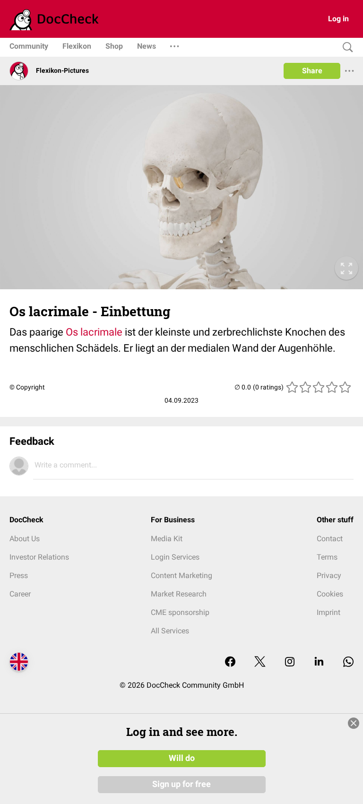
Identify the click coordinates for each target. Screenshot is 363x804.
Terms (327, 557)
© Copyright (27, 387)
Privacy (329, 575)
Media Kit (166, 538)
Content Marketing (181, 575)
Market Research (179, 593)
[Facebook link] (230, 662)
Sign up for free (181, 784)
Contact (330, 538)
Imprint (328, 612)
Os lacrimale (94, 332)
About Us (24, 538)
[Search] (345, 47)
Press (18, 575)
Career (20, 593)
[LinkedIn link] (319, 662)
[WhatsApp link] (348, 662)
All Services (170, 630)
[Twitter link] (260, 662)
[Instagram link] (290, 662)
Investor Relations (39, 557)
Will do (182, 758)
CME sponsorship (180, 612)
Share (312, 70)
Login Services (175, 557)
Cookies (330, 593)
